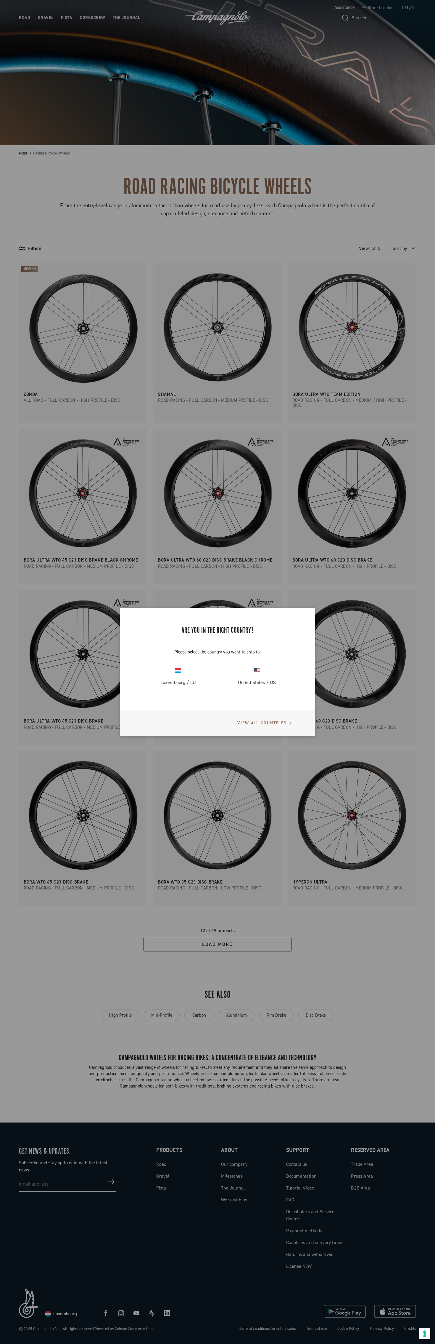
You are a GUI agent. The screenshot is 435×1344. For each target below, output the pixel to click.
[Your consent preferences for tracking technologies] (424, 1333)
